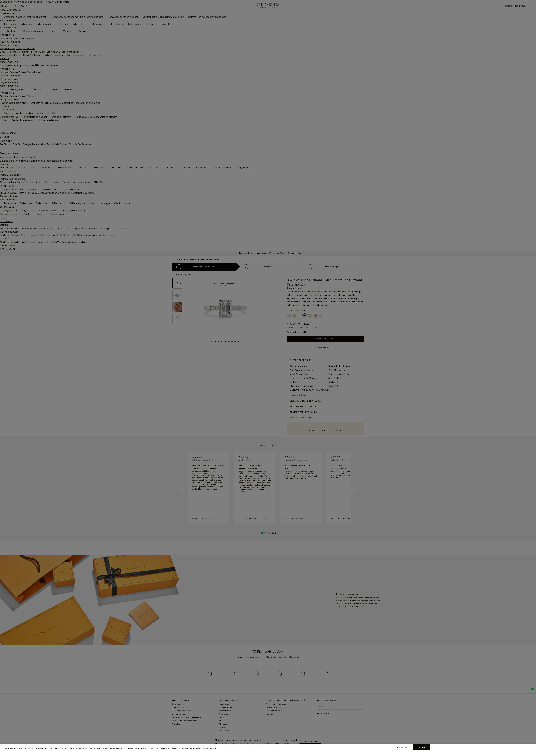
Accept (421, 747)
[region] (268, 747)
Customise (402, 747)
